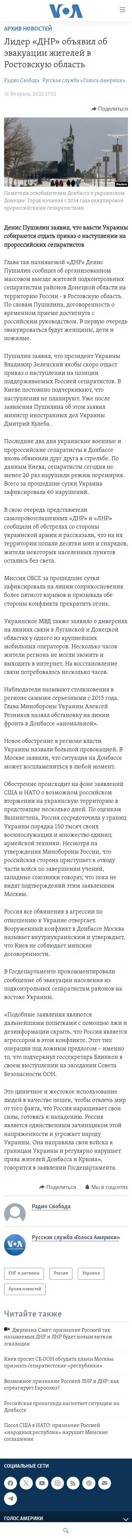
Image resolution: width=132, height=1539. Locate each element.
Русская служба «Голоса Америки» (84, 80)
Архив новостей (28, 29)
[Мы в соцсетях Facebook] (10, 1483)
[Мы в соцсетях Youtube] (42, 1483)
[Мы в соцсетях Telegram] (10, 1498)
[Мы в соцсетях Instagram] (57, 1483)
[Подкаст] (88, 1483)
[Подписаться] (104, 1483)
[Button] (109, 109)
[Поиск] (66, 1530)
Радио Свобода (22, 80)
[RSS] (73, 1483)
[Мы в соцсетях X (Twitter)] (26, 1483)
